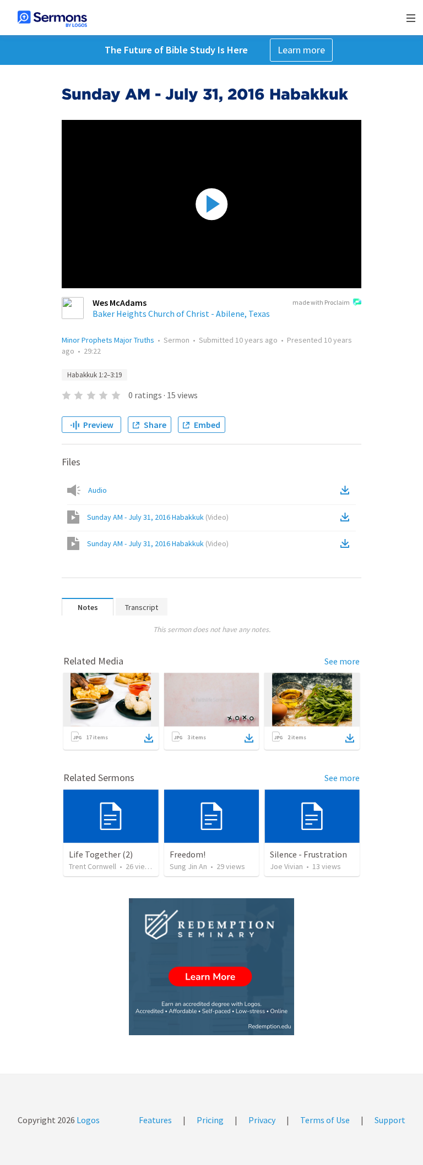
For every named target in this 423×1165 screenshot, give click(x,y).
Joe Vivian (286, 866)
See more (342, 661)
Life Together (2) (101, 854)
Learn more (301, 49)
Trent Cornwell (92, 866)
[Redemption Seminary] (211, 966)
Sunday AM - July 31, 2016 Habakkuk (158, 517)
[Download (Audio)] (347, 490)
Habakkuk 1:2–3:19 (94, 375)
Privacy (261, 1119)
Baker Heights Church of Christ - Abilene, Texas (181, 313)
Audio (97, 490)
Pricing (210, 1119)
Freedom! (187, 854)
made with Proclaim (321, 302)
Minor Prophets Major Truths (108, 340)
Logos (87, 1119)
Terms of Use (325, 1119)
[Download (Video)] (347, 517)
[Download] (148, 738)
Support (390, 1119)
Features (155, 1119)
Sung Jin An (188, 866)
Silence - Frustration (308, 854)
